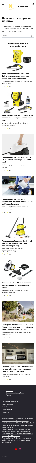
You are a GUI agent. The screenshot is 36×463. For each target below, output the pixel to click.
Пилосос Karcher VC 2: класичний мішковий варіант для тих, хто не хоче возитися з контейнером (16, 440)
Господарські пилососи (10, 401)
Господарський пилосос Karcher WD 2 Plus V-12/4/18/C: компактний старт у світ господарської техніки (18, 327)
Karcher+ (23, 6)
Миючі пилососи (7, 404)
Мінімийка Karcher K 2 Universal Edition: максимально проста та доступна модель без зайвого (15, 76)
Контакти (9, 391)
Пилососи (5, 412)
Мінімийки (5, 407)
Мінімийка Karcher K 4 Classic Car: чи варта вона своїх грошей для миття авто (17, 118)
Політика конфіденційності (15, 393)
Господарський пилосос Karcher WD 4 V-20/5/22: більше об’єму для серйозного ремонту (18, 243)
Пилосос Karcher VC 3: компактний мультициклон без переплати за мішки (16, 285)
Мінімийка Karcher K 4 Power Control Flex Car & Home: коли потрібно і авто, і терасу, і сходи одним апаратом (18, 425)
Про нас (8, 395)
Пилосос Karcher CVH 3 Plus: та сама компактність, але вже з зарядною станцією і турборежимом (17, 369)
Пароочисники (7, 409)
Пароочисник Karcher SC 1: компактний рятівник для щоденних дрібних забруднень (17, 201)
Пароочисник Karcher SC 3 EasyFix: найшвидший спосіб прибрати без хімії (16, 159)
